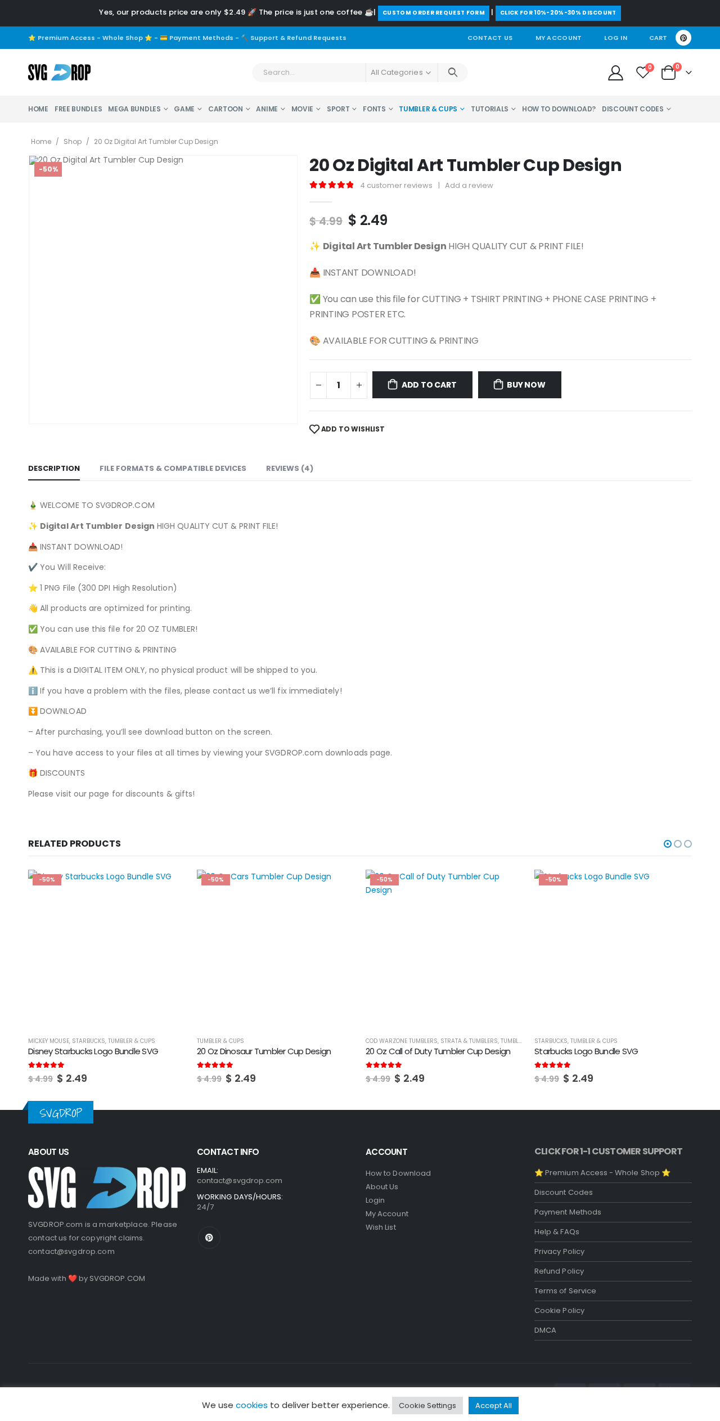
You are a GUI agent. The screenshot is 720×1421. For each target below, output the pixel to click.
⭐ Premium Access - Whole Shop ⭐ (90, 37)
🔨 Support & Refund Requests (293, 37)
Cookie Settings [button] (427, 1405)
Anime (267, 109)
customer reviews (396, 185)
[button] (668, 844)
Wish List (381, 1227)
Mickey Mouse (48, 1041)
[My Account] (615, 72)
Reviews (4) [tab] (289, 468)
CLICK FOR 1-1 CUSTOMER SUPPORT (608, 1151)
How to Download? (559, 109)
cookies (252, 1405)
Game (184, 109)
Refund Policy (559, 1271)
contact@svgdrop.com (71, 1251)
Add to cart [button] (167, 888)
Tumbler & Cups (428, 109)
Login (375, 1200)
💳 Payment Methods (196, 37)
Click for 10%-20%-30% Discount (558, 12)
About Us (382, 1186)
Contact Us (490, 37)
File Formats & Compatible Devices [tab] (173, 468)
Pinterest (209, 1237)
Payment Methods (567, 1212)
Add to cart (429, 384)
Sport (338, 109)
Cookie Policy (559, 1310)
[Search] (453, 72)
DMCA (545, 1330)
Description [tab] (54, 468)
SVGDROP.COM (117, 1278)
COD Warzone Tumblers (402, 1041)
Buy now (526, 384)
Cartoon (225, 109)
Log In (615, 37)
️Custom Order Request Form (433, 12)
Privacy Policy (559, 1251)
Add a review (469, 185)
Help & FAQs (556, 1231)
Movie (302, 109)
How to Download (398, 1173)
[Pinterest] (683, 38)
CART (658, 37)
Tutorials (489, 109)
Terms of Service (565, 1290)
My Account (559, 37)
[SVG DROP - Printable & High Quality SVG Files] (59, 72)
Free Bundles (78, 109)
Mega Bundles (134, 109)
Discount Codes (633, 109)
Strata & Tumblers (469, 1041)
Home (38, 109)
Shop (73, 141)
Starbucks (88, 1041)
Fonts (374, 109)
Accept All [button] (493, 1405)
